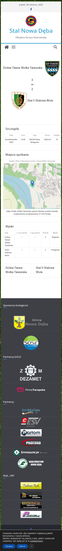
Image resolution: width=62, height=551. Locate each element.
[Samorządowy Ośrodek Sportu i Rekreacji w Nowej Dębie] (31, 337)
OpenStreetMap (50, 208)
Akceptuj (9, 546)
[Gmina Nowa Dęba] (31, 317)
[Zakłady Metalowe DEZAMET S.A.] (31, 365)
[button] (32, 183)
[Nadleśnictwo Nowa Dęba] (31, 459)
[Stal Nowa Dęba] (6, 47)
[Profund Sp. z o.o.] (31, 440)
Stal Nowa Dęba (31, 30)
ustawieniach (36, 541)
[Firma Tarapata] (31, 386)
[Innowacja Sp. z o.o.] (31, 451)
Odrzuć (22, 546)
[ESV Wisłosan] (31, 419)
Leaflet (38, 208)
